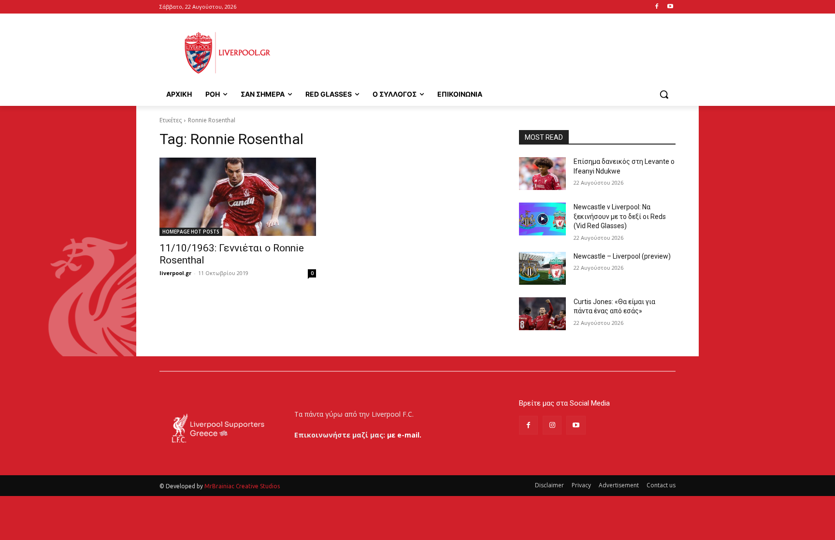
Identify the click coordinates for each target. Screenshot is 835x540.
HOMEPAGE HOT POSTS (190, 231)
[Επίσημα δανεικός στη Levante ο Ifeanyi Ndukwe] (542, 173)
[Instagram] (552, 425)
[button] (664, 94)
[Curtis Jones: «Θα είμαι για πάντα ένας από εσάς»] (542, 313)
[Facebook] (656, 7)
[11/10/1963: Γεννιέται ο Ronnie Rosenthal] (237, 197)
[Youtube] (670, 7)
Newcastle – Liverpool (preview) (622, 256)
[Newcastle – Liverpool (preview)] (542, 268)
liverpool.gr (175, 273)
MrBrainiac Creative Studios (242, 486)
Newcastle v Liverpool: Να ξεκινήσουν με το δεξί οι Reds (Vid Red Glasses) (620, 216)
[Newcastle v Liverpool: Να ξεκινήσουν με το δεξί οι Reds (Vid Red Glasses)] (542, 219)
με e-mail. (404, 434)
